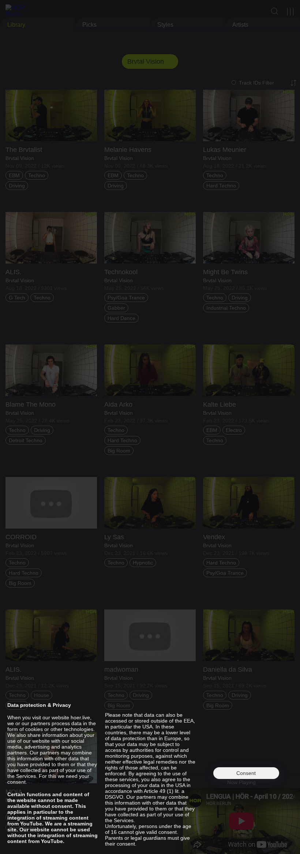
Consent (246, 773)
